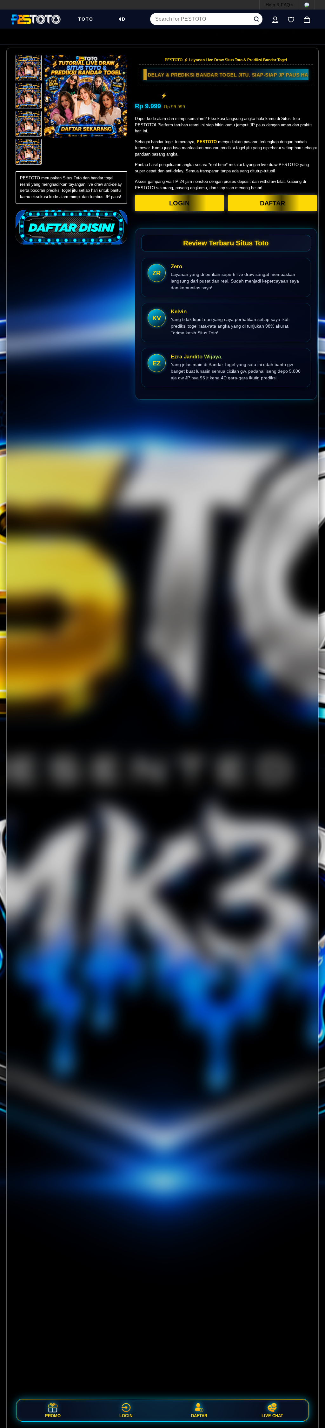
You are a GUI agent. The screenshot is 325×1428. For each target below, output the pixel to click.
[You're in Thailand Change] (307, 5)
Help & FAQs (279, 4)
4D (122, 19)
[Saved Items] (291, 19)
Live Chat (272, 1415)
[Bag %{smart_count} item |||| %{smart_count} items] (307, 19)
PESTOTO (207, 141)
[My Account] (275, 19)
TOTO (85, 19)
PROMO (53, 1415)
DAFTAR (272, 203)
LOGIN (179, 203)
